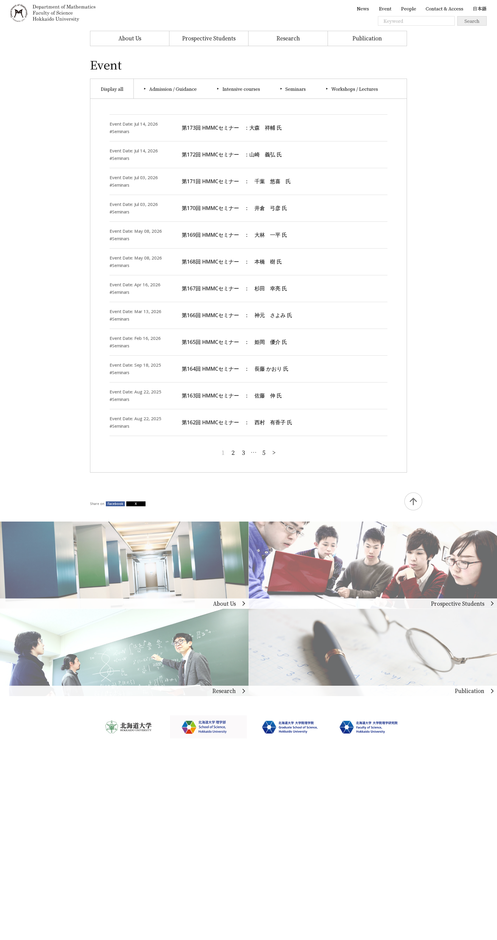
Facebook (115, 503)
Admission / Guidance (173, 89)
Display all (112, 89)
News (363, 8)
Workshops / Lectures (354, 89)
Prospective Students (209, 38)
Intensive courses (241, 89)
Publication (367, 38)
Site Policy (103, 866)
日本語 (480, 8)
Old (274, 452)
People (408, 8)
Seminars (295, 89)
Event (385, 8)
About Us (129, 38)
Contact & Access (444, 8)
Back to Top (413, 501)
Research (288, 38)
